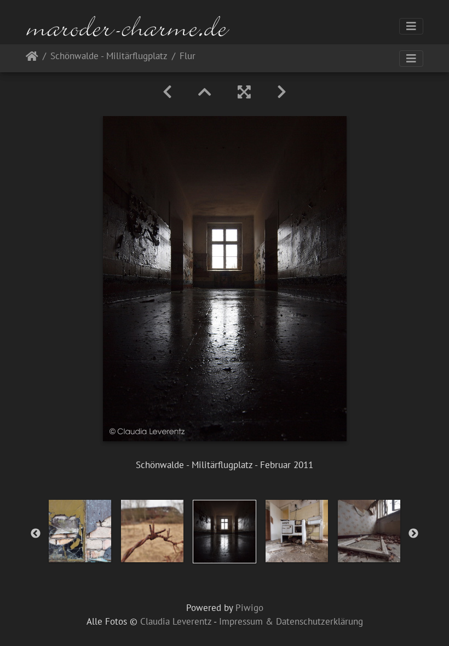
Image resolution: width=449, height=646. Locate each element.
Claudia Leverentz (175, 621)
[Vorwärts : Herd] (282, 92)
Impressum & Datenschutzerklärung (291, 621)
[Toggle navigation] (411, 26)
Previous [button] (35, 533)
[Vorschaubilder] (205, 92)
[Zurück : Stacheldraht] (167, 92)
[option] (80, 531)
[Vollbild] (244, 92)
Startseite (32, 58)
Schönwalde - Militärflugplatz (109, 56)
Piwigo (249, 608)
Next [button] (413, 533)
